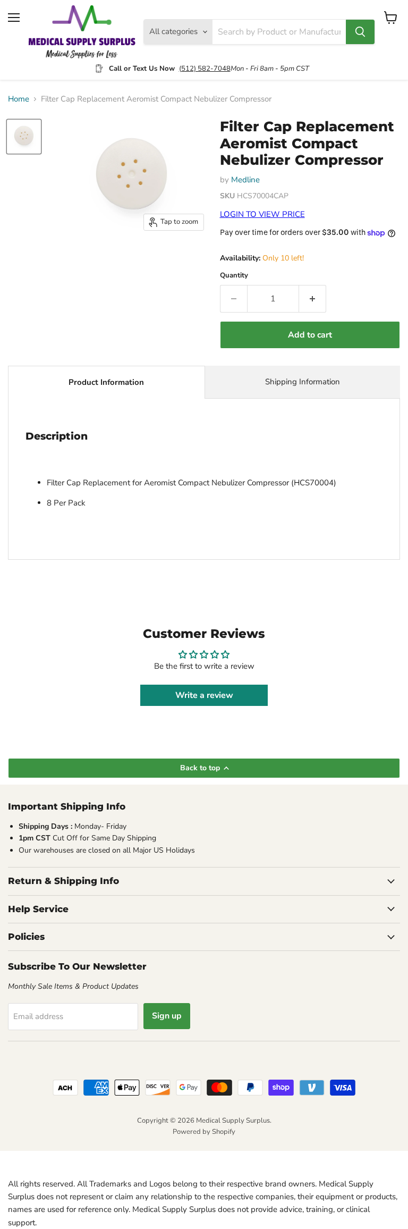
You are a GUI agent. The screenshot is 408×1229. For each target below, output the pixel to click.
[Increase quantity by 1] (312, 299)
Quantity (234, 276)
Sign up (167, 1016)
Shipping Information (302, 381)
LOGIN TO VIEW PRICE (262, 214)
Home (18, 99)
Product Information (106, 382)
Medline (245, 179)
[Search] (360, 32)
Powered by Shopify (204, 1132)
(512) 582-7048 (205, 68)
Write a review (204, 695)
